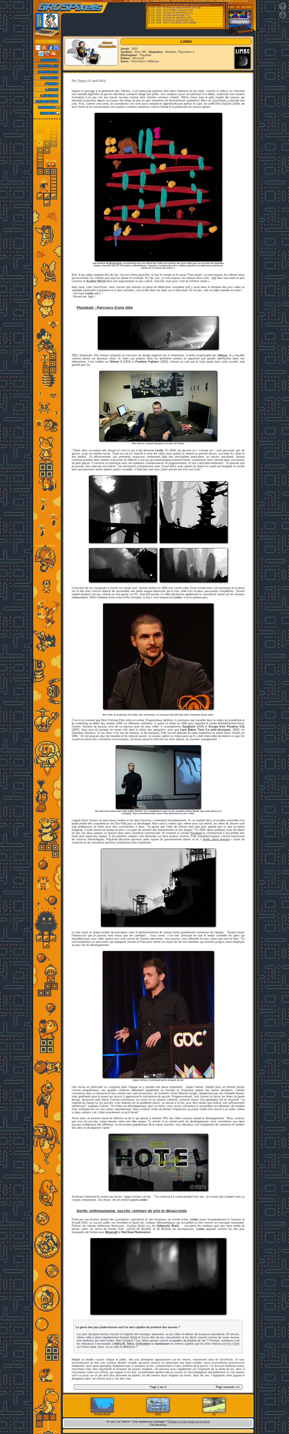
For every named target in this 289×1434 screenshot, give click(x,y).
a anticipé (226, 100)
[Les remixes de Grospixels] (47, 113)
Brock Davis (115, 263)
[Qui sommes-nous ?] (47, 101)
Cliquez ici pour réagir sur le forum (189, 1421)
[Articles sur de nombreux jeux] (47, 66)
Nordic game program (216, 839)
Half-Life (119, 1343)
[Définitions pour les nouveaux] (47, 95)
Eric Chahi (233, 1343)
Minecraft (111, 1232)
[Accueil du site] (47, 60)
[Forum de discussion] (47, 83)
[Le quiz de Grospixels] (47, 107)
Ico (148, 1225)
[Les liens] (47, 89)
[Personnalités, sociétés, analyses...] (47, 72)
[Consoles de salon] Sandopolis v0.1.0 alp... (182, 8)
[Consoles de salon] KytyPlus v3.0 (178, 20)
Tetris (130, 1343)
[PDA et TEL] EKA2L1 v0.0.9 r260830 (179, 23)
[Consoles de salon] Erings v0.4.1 (178, 13)
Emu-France (204, 5)
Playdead (196, 833)
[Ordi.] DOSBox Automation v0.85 (178, 10)
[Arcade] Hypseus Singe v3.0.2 (177, 15)
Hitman (222, 355)
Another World (135, 1225)
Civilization (143, 1343)
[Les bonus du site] (47, 78)
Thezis (81, 80)
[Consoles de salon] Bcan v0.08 (177, 18)
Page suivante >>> (228, 1387)
